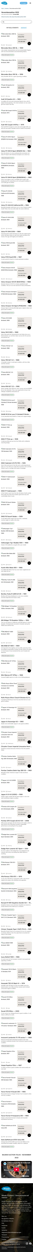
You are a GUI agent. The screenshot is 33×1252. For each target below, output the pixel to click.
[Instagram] (27, 1244)
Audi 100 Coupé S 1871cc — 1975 (12, 125)
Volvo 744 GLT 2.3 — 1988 (10, 360)
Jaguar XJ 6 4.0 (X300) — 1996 (12, 794)
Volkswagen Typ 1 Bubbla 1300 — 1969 (14, 543)
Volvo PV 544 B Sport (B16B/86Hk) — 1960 (16, 177)
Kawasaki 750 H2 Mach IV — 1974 (13, 983)
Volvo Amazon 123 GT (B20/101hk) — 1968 (16, 282)
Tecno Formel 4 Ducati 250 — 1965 (13, 1092)
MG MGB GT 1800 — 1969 (10, 646)
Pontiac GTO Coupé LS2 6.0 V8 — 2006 (15, 821)
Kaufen (4, 1228)
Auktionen (4, 1225)
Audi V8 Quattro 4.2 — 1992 (11, 99)
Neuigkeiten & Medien (8, 1218)
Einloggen (23, 3)
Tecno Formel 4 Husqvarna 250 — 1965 (15, 1116)
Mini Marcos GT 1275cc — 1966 (12, 675)
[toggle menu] (30, 3)
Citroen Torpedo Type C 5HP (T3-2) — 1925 (16, 929)
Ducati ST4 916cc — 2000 (10, 1011)
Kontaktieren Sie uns (7, 1221)
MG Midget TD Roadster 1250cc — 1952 (15, 620)
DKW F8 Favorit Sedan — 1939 (12, 516)
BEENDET (24, 27)
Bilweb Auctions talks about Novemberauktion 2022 (13, 16)
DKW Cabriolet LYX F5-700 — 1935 (13, 463)
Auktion (7, 8)
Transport (4, 1234)
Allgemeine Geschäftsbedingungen (11, 1232)
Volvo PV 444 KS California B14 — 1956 (15, 205)
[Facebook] (30, 1244)
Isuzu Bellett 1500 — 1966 (10, 957)
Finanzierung (5, 1237)
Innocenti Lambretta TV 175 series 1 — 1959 (16, 1037)
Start (2, 8)
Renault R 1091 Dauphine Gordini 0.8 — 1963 (16, 903)
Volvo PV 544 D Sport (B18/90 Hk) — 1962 (16, 151)
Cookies (4, 1239)
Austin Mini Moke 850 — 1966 (11, 568)
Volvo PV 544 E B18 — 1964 (11, 231)
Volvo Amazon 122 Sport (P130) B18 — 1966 (16, 306)
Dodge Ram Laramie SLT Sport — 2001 (14, 849)
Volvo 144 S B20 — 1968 (9, 332)
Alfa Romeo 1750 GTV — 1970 (11, 876)
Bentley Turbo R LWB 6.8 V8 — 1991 (13, 594)
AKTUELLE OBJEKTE (12, 27)
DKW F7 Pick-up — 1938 (9, 439)
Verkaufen (4, 1230)
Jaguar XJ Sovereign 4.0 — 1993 (12, 721)
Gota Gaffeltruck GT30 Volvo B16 (12, 1140)
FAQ (3, 1223)
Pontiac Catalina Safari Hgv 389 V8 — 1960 (16, 770)
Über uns (4, 1216)
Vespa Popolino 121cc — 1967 (11, 1065)
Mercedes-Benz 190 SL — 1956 (12, 74)
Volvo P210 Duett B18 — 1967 (11, 257)
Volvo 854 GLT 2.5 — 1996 (10, 386)
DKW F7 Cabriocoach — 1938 (11, 491)
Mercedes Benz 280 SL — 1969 (12, 48)
